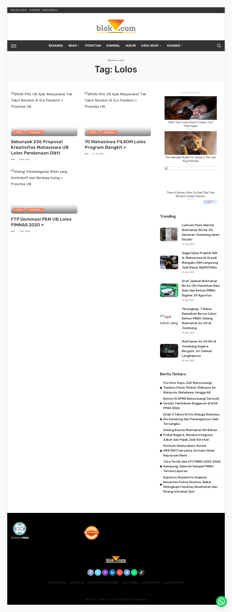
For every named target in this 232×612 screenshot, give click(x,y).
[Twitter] (98, 572)
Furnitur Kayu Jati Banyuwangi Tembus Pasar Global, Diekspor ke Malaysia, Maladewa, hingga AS (189, 387)
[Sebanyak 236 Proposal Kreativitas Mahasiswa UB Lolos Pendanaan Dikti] (44, 113)
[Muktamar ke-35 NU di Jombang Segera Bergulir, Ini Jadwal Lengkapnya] (169, 351)
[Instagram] (105, 572)
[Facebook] (90, 572)
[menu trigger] (15, 45)
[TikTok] (141, 572)
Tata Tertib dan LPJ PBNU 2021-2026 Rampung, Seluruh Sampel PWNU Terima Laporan (192, 466)
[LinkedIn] (112, 572)
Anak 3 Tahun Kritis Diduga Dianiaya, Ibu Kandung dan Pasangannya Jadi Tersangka (191, 419)
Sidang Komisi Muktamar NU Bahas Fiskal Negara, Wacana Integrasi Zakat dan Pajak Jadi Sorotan (190, 434)
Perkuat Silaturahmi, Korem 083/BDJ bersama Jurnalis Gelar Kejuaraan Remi (189, 450)
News (19, 132)
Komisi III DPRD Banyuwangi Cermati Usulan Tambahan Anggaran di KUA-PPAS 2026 (191, 403)
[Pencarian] (219, 45)
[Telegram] (127, 572)
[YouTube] (119, 572)
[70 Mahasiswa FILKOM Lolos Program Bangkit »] (118, 113)
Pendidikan (35, 132)
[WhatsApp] (134, 572)
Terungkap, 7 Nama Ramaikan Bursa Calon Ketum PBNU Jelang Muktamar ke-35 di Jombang (199, 318)
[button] (221, 601)
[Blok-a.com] (116, 27)
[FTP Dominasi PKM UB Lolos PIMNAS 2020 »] (44, 191)
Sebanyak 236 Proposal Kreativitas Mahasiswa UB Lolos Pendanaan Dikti (40, 147)
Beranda (112, 60)
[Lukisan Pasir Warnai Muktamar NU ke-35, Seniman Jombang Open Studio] (169, 234)
